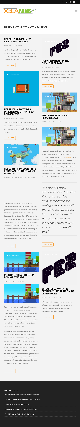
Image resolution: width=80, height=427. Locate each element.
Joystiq (68, 157)
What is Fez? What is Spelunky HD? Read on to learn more (58, 291)
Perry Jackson (11, 118)
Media (22, 177)
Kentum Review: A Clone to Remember (17, 404)
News (20, 45)
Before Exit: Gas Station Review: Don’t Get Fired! (21, 409)
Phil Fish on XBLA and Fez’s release (55, 116)
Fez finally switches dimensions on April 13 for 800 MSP (19, 112)
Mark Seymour (12, 281)
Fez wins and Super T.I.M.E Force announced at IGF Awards (20, 171)
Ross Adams (48, 67)
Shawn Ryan (11, 45)
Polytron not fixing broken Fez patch (55, 62)
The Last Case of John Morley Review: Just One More (22, 399)
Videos (27, 177)
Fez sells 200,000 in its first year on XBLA (17, 40)
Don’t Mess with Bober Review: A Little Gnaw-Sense (22, 394)
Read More (10, 65)
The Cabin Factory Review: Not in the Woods (19, 414)
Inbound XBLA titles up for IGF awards (19, 276)
